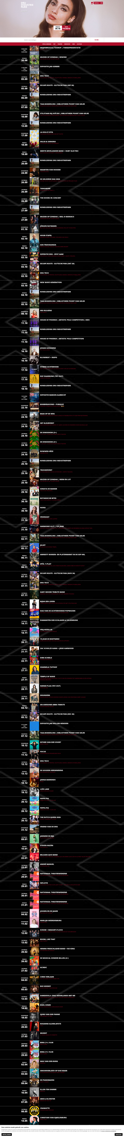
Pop (54, 44)
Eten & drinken (46, 44)
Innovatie (67, 44)
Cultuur (79, 44)
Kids (73, 44)
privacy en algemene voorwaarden (108, 1131)
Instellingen (6, 1134)
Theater (60, 44)
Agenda (24, 11)
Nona (62, 32)
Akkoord (119, 1134)
